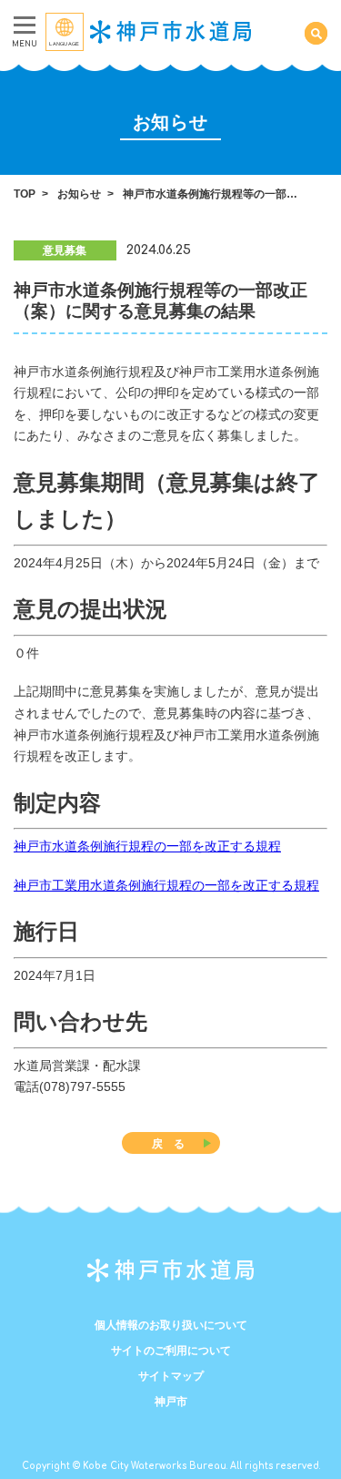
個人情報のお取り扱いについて (171, 1325)
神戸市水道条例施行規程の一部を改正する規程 (147, 846)
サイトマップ (171, 1376)
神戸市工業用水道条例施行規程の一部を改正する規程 (166, 885)
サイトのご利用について (171, 1350)
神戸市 (171, 1401)
